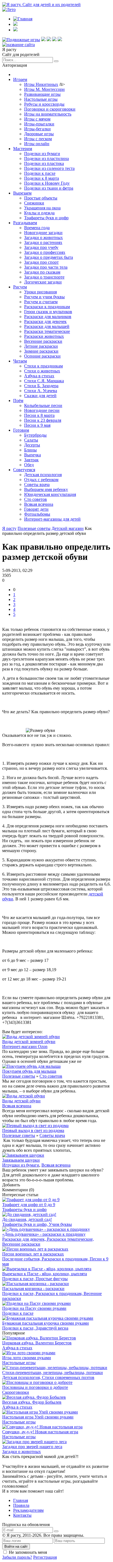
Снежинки (34, 203)
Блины (30, 450)
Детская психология (43, 474)
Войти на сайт (16, 1546)
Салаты (31, 440)
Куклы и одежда (39, 212)
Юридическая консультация (50, 494)
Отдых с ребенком (41, 479)
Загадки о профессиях (44, 252)
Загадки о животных (43, 237)
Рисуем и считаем (41, 301)
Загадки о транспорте (44, 277)
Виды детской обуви (21, 1101)
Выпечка (32, 455)
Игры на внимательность (47, 114)
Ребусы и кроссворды (44, 104)
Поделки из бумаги (42, 153)
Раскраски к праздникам (47, 306)
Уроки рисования (40, 292)
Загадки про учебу (41, 247)
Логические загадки (43, 282)
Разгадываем (25, 222)
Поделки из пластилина (46, 158)
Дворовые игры (39, 133)
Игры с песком (38, 138)
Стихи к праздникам (43, 366)
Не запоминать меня (28, 1552)
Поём (18, 400)
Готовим (21, 430)
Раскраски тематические (47, 331)
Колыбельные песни (43, 405)
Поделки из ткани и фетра (48, 188)
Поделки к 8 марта (41, 178)
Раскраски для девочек (45, 321)
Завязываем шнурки (21, 1160)
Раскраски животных (44, 336)
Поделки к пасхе (39, 173)
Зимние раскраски (41, 351)
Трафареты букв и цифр (46, 217)
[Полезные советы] (54, 39)
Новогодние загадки (43, 232)
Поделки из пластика (44, 163)
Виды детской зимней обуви (28, 1041)
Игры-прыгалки (39, 124)
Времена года (37, 227)
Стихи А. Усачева (40, 390)
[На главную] (18, 44)
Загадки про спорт (41, 262)
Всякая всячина (38, 504)
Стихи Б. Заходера (41, 385)
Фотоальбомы (37, 514)
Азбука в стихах (39, 375)
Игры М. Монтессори (44, 89)
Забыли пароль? (17, 1557)
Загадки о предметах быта (48, 257)
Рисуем (20, 287)
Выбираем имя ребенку (46, 489)
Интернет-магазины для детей (52, 519)
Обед (29, 464)
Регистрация (45, 1557)
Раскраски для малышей (46, 326)
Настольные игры (41, 99)
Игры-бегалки (37, 129)
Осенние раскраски (42, 356)
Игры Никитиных (41, 84)
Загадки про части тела (45, 267)
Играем (20, 79)
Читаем (20, 361)
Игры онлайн (36, 143)
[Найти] (56, 61)
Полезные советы (18, 1076)
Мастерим (22, 148)
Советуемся (24, 469)
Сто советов (35, 499)
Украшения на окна (42, 208)
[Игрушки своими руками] (43, 39)
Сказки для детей (40, 395)
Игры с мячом (37, 119)
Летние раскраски (41, 346)
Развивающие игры (42, 94)
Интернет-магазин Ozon (24, 1046)
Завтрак (31, 459)
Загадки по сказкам (42, 272)
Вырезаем (22, 193)
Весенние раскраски (43, 341)
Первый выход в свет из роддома (33, 1130)
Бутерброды (35, 435)
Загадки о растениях (43, 242)
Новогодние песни (42, 410)
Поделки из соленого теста (49, 168)
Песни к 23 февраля (42, 420)
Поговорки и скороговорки (49, 109)
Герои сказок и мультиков (48, 311)
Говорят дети (36, 509)
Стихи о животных (42, 371)
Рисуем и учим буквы (44, 296)
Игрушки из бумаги (20, 1165)
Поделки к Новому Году (47, 183)
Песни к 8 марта (39, 415)
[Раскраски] (60, 39)
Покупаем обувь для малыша (29, 1071)
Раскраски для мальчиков (47, 316)
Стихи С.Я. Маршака (44, 380)
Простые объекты (40, 198)
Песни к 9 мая (37, 425)
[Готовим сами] (49, 39)
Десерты (32, 445)
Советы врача (37, 484)
